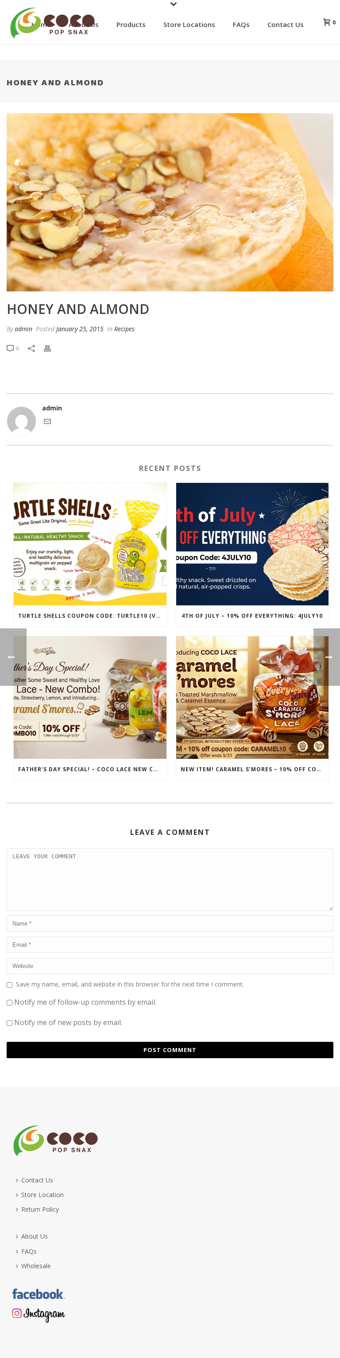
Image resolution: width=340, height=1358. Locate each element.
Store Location (42, 1194)
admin (23, 329)
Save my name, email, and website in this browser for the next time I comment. (130, 984)
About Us (34, 1236)
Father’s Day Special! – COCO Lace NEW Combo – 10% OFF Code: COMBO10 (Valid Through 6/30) (92, 769)
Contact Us (285, 24)
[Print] (52, 348)
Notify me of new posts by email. (68, 1022)
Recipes (124, 329)
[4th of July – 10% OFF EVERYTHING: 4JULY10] (252, 544)
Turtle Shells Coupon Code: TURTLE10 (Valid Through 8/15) (92, 616)
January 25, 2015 (80, 329)
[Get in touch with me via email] (47, 422)
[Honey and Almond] (170, 202)
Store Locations (189, 24)
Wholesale (36, 1266)
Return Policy (40, 1209)
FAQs (241, 24)
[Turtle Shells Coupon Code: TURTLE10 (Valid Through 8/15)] (90, 544)
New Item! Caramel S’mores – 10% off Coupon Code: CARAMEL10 (255, 769)
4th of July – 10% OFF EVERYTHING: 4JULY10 (252, 616)
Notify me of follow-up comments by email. (85, 1002)
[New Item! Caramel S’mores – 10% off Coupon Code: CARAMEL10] (252, 697)
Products (131, 24)
